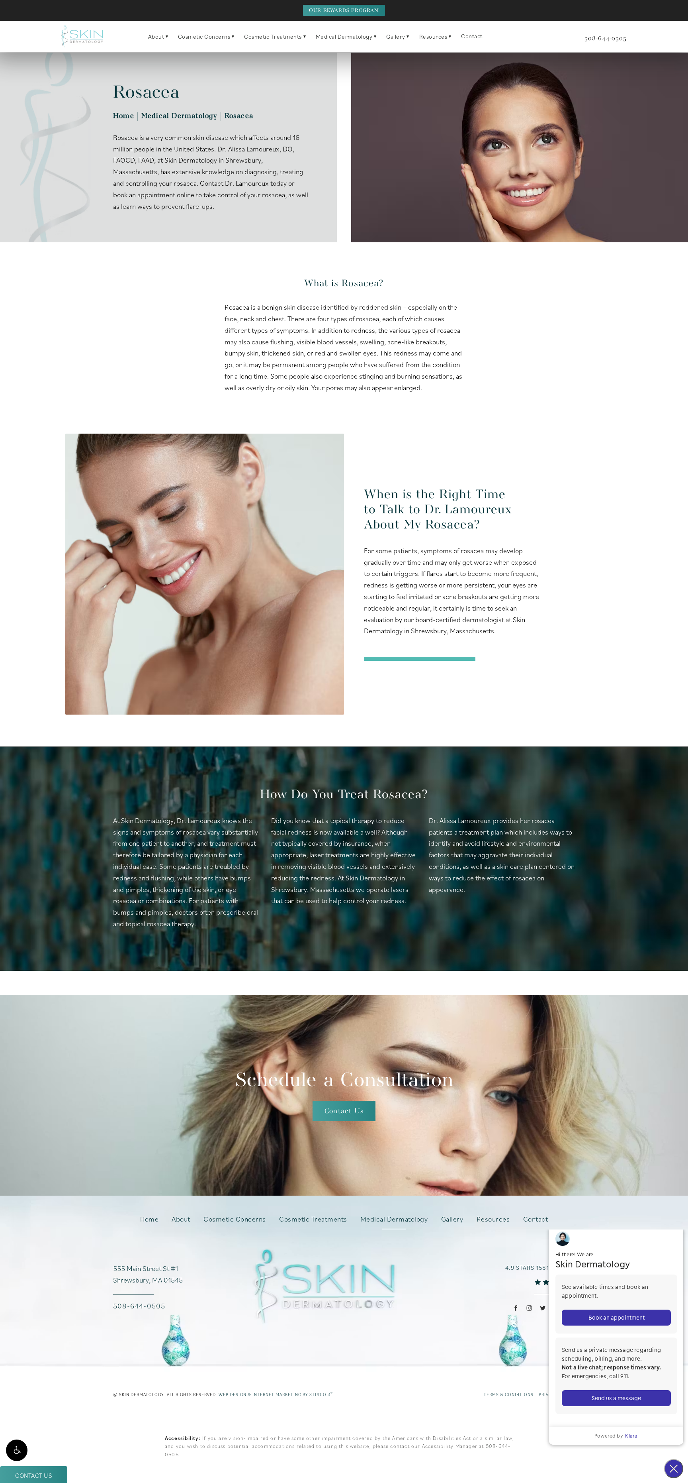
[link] (605, 38)
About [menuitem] (156, 36)
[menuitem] (516, 1308)
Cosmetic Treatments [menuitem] (273, 36)
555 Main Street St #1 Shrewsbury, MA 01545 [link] (148, 1274)
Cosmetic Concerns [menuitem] (204, 36)
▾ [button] (167, 36)
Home (123, 116)
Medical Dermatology (179, 116)
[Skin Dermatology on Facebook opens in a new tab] (515, 1307)
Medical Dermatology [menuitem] (344, 36)
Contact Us (344, 1111)
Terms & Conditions (509, 1394)
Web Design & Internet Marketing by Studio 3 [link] (276, 1394)
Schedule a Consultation (344, 1080)
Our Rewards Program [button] (344, 11)
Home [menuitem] (149, 1220)
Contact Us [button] (33, 1475)
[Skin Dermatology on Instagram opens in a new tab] (529, 1307)
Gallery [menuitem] (395, 36)
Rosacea (239, 116)
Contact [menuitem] (472, 36)
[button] (16, 1450)
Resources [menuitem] (433, 36)
